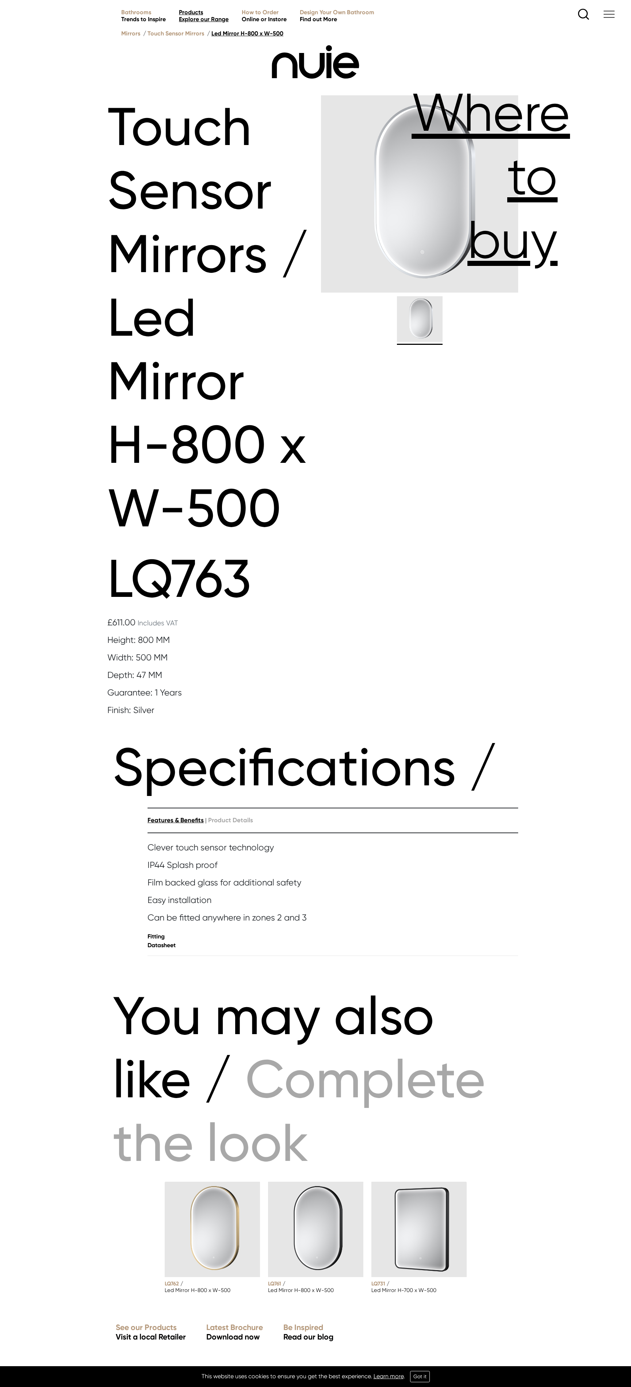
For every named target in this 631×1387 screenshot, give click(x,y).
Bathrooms (143, 16)
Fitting (156, 936)
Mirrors (130, 33)
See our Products (151, 1332)
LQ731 (378, 1283)
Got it (420, 1376)
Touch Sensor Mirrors (176, 33)
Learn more (389, 1376)
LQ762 (172, 1283)
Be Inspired (308, 1332)
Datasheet (162, 945)
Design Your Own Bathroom (337, 16)
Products (204, 16)
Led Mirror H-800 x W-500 (247, 33)
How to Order (264, 16)
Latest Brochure (234, 1332)
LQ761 (274, 1283)
